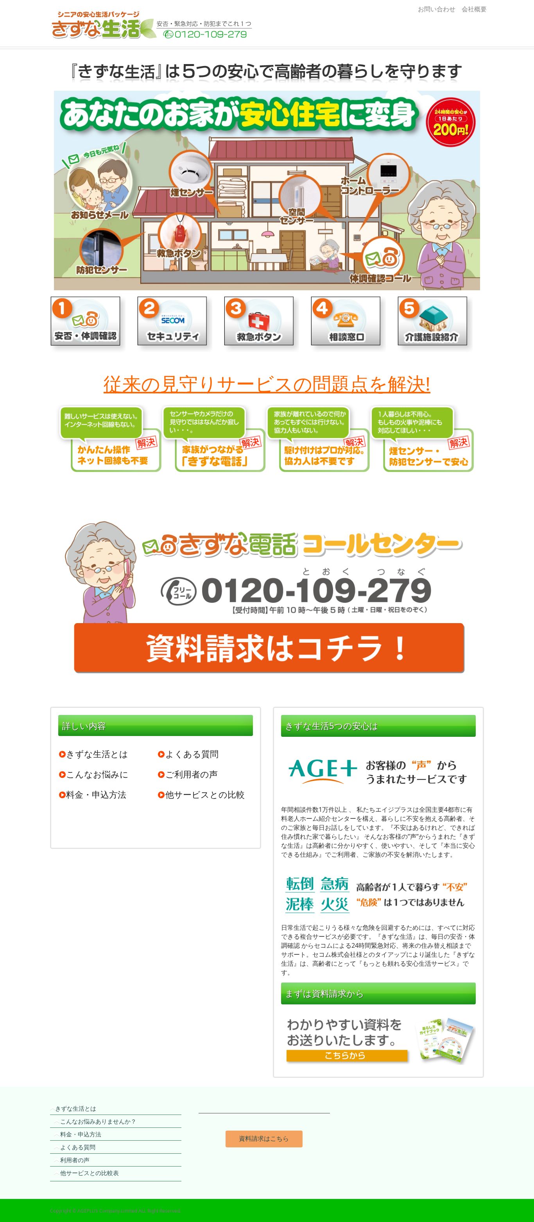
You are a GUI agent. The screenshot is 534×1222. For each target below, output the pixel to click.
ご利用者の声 (191, 774)
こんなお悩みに (97, 774)
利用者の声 (75, 1160)
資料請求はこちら (264, 1138)
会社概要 (473, 9)
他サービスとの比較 (205, 794)
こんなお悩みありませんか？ (98, 1121)
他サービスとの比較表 (89, 1173)
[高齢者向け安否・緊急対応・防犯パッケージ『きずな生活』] (118, 23)
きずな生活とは (97, 753)
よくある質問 (192, 753)
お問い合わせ (436, 9)
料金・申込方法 (96, 794)
